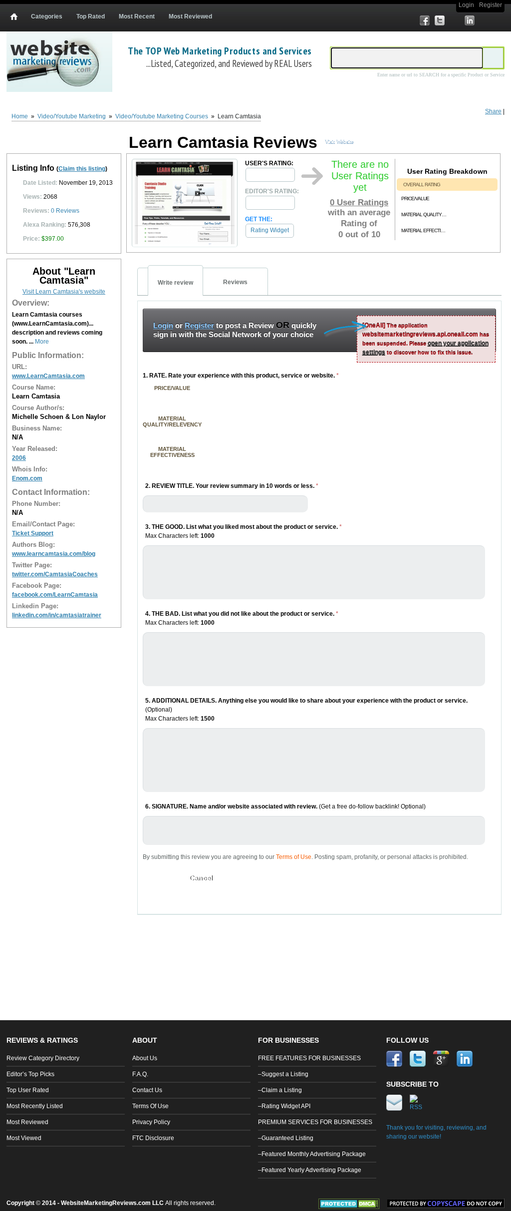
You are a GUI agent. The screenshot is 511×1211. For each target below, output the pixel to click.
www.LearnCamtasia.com (48, 376)
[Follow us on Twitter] (440, 20)
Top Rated (90, 16)
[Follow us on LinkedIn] (470, 20)
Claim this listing (81, 168)
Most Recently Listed (34, 1106)
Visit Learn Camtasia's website (63, 291)
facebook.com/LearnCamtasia (55, 594)
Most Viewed (23, 1138)
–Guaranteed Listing (285, 1138)
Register (490, 4)
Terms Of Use (150, 1106)
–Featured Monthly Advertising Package (312, 1154)
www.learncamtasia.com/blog (53, 553)
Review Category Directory (42, 1058)
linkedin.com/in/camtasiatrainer (56, 615)
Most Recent (137, 16)
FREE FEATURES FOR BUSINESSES (309, 1058)
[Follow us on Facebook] (425, 20)
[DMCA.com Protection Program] (352, 1207)
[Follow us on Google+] (455, 20)
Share (493, 111)
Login (466, 4)
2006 (19, 457)
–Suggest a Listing (283, 1074)
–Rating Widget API (284, 1106)
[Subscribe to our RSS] (500, 20)
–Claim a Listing (280, 1090)
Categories (46, 16)
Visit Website (339, 141)
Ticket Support (32, 533)
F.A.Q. (140, 1074)
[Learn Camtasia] (184, 244)
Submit (160, 878)
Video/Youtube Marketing (71, 116)
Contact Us (147, 1090)
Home (19, 116)
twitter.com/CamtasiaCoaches (55, 574)
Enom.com (27, 478)
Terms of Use (293, 856)
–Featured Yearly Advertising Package (309, 1170)
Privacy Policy (151, 1122)
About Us (144, 1058)
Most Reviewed (190, 16)
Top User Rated (27, 1090)
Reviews (65, 210)
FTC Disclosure (153, 1138)
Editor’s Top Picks (30, 1074)
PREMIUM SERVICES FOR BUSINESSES (315, 1122)
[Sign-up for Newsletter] (485, 20)
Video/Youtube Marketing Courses (161, 116)
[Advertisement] (320, 952)
